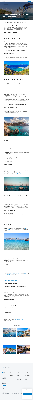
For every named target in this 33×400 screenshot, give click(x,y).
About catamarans (28, 375)
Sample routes (20, 379)
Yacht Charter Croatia (22, 393)
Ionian (19, 375)
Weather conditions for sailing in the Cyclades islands (12, 280)
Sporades (19, 378)
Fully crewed (12, 376)
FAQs (26, 379)
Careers (27, 382)
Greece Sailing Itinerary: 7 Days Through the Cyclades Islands (13, 277)
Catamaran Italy (11, 393)
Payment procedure (28, 378)
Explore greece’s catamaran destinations (14, 273)
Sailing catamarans (12, 372)
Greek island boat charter (20, 173)
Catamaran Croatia (7, 393)
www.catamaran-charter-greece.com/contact (21, 319)
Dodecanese (19, 376)
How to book (27, 376)
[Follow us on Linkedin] (3, 388)
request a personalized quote (8, 274)
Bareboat (11, 375)
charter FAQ (25, 273)
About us (27, 372)
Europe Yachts (3, 393)
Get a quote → (3, 385)
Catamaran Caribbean (16, 393)
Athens (19, 372)
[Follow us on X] (4, 388)
